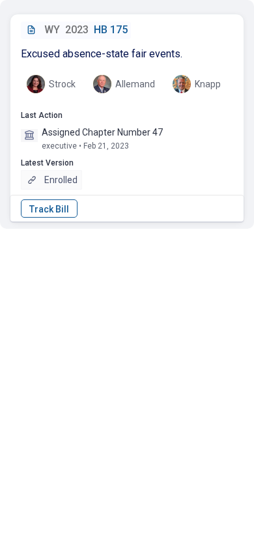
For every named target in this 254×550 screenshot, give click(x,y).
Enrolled (61, 180)
